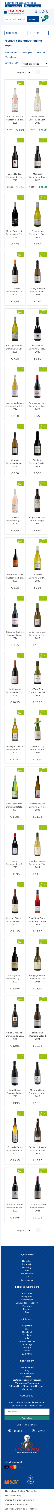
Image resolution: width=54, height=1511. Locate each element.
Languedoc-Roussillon (27, 1302)
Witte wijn (27, 1267)
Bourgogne (27, 1296)
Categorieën (13, 33)
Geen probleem (14, 6)
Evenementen (27, 1367)
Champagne (27, 1299)
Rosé (27, 1270)
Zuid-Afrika (27, 1353)
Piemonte (27, 1306)
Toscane (27, 1309)
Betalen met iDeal (6, 1467)
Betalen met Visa (21, 1467)
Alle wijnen (27, 1261)
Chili (27, 1328)
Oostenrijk (27, 1344)
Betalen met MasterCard (13, 1467)
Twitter (40, 1430)
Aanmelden (27, 1418)
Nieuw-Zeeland (27, 1341)
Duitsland (27, 1332)
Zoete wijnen (27, 1280)
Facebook (17, 1430)
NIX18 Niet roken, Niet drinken (11, 1482)
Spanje (27, 1350)
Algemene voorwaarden (16, 1504)
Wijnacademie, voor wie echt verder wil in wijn (30, 1479)
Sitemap (8, 1500)
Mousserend (27, 1273)
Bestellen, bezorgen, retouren (27, 1379)
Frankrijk (27, 1335)
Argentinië (27, 1325)
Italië (27, 1338)
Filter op (34, 33)
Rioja (27, 1312)
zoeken (33, 19)
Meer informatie (32, 6)
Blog (27, 1370)
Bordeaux (27, 1293)
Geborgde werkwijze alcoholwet (20, 1508)
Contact (27, 1376)
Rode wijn (27, 1264)
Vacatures (27, 1389)
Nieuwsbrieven (27, 1373)
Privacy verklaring (23, 1500)
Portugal (27, 1347)
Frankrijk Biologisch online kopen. (16, 12)
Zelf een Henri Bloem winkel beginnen (27, 1386)
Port (27, 1276)
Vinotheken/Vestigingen (27, 1383)
